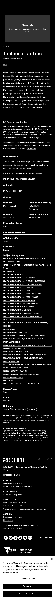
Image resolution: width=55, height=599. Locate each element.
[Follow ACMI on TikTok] (15, 538)
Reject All (27, 586)
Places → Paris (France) (13, 377)
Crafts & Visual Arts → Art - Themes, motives (22, 284)
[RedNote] (30, 538)
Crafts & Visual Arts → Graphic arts (19, 300)
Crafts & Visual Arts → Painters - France (21, 313)
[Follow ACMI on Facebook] (6, 538)
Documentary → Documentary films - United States (25, 335)
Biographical (9, 271)
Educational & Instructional (15, 351)
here (5, 145)
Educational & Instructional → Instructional (23, 358)
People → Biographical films (15, 371)
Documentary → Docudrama (15, 332)
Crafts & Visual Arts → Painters (17, 310)
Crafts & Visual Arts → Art (15, 274)
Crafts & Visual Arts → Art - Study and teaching (24, 281)
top (47, 459)
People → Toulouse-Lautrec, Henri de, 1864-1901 (23, 374)
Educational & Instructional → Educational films (24, 355)
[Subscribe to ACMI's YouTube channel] (11, 538)
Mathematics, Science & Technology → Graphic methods (27, 364)
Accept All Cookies (27, 594)
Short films (8, 380)
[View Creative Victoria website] (17, 551)
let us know (31, 148)
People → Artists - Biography (15, 367)
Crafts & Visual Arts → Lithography (18, 306)
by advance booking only (28, 526)
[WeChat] (25, 538)
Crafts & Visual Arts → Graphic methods (20, 303)
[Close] (52, 559)
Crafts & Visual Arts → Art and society (20, 287)
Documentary (9, 329)
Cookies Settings (27, 578)
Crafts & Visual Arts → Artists (16, 290)
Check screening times (12, 495)
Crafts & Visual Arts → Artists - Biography (22, 294)
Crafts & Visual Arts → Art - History (19, 278)
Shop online (8, 520)
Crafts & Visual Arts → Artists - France (20, 297)
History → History (11, 361)
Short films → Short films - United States (21, 383)
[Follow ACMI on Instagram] (20, 538)
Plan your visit (9, 470)
